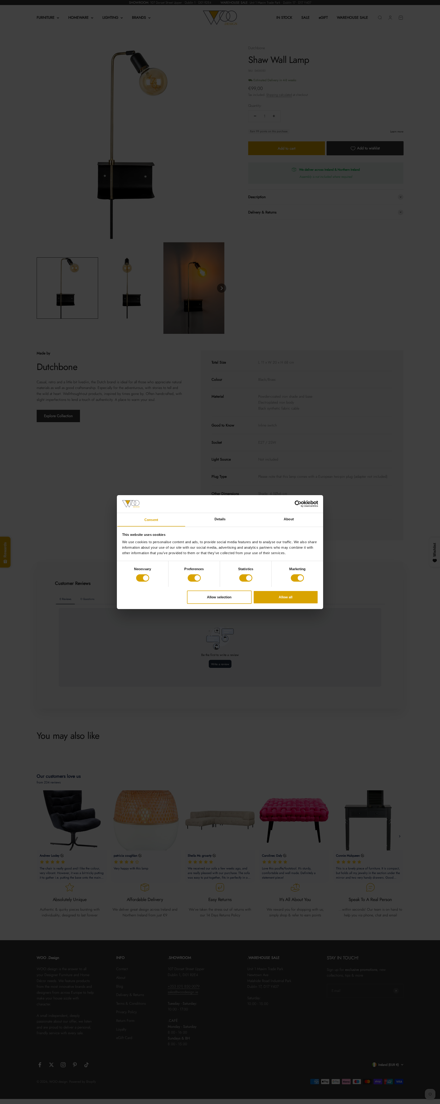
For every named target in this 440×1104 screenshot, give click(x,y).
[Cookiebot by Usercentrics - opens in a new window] (298, 503)
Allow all (285, 597)
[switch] (194, 578)
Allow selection (219, 597)
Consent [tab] (151, 519)
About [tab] (289, 519)
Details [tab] (220, 519)
